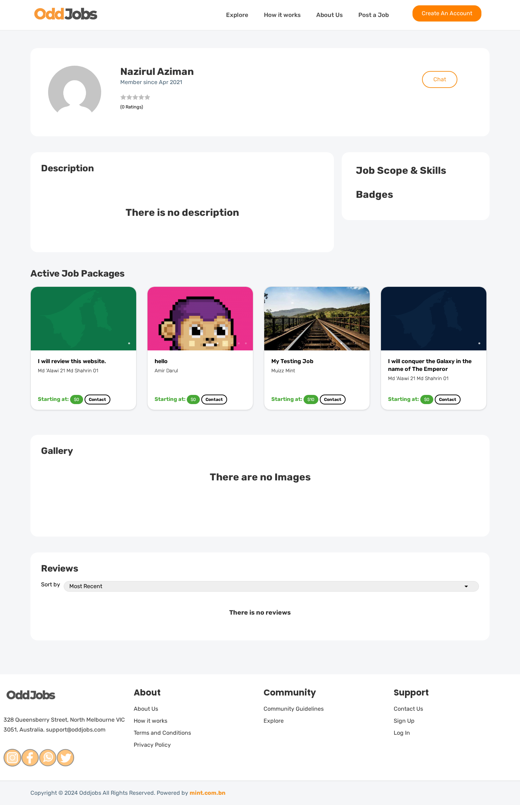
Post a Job (373, 14)
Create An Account (447, 13)
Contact (97, 399)
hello (161, 361)
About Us (329, 14)
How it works (282, 14)
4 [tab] (238, 343)
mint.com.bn (207, 792)
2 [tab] (224, 343)
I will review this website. (72, 361)
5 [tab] (245, 343)
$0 (76, 399)
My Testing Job (292, 361)
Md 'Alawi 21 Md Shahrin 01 (68, 371)
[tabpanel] (83, 318)
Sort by (50, 584)
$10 (310, 399)
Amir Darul (166, 371)
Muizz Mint (283, 371)
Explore (237, 14)
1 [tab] (129, 343)
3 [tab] (231, 343)
